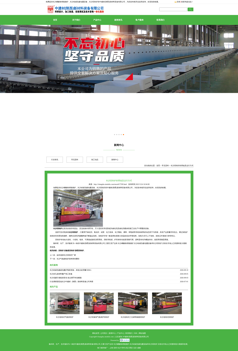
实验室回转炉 (69, 250)
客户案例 (139, 20)
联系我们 (160, 20)
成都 (139, 348)
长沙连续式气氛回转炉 (64, 317)
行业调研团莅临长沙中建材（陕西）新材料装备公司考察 (71, 282)
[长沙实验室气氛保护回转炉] (99, 294)
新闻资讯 (118, 20)
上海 (111, 348)
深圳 (115, 348)
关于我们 (76, 20)
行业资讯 (54, 160)
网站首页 (95, 333)
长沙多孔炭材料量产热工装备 (61, 274)
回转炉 (61, 250)
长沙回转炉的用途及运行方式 (182, 166)
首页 (55, 20)
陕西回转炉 (79, 250)
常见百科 (74, 160)
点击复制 (118, 337)
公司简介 (104, 333)
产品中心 (97, 20)
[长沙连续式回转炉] (167, 294)
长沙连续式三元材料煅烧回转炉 (133, 317)
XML (135, 333)
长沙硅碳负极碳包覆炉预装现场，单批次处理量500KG (70, 270)
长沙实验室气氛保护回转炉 (98, 317)
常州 (123, 348)
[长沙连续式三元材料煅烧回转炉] (133, 294)
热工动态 (94, 160)
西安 (131, 348)
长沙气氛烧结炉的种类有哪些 (68, 259)
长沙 (119, 348)
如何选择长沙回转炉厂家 (66, 255)
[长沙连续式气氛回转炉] (65, 294)
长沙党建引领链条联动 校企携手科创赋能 (66, 278)
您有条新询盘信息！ (185, 2)
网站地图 (142, 333)
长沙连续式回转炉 (167, 317)
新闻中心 (114, 160)
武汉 (127, 348)
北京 (135, 348)
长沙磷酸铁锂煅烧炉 (60, 2)
